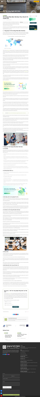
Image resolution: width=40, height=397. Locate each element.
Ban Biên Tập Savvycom (23, 338)
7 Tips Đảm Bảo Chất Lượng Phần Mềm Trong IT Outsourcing (22, 335)
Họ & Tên (4, 373)
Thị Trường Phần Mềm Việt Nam (5, 311)
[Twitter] (5, 354)
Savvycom (9, 293)
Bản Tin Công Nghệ (4, 15)
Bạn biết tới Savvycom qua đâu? (6, 389)
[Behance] (7, 354)
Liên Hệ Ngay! (11, 394)
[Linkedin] (4, 354)
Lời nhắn (4, 381)
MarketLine (8, 50)
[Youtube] (6, 354)
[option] (9, 336)
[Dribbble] (8, 354)
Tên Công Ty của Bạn (5, 378)
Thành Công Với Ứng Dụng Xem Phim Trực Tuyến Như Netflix (8, 336)
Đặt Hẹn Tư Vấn (36, 1)
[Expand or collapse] (27, 22)
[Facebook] (3, 354)
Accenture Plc (26, 71)
